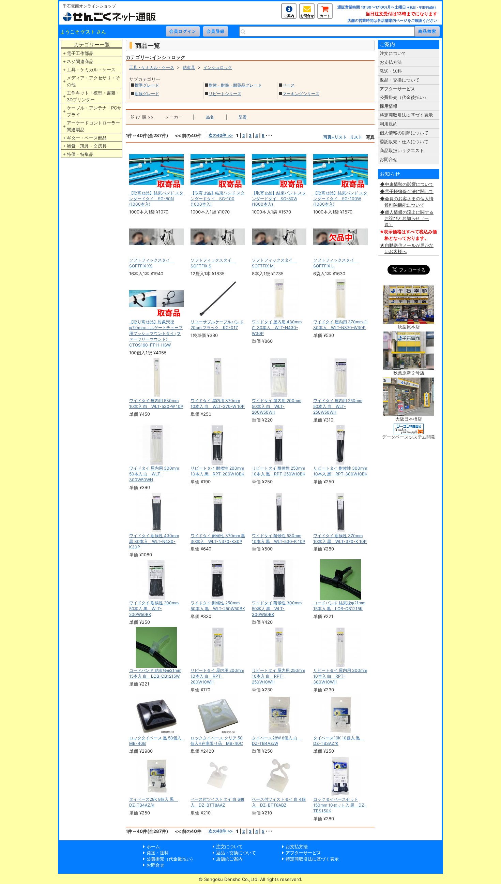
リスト (356, 136)
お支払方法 (391, 62)
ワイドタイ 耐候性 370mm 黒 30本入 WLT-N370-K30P (218, 538)
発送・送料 (391, 71)
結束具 (189, 67)
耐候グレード (147, 93)
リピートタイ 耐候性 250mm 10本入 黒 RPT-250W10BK (278, 471)
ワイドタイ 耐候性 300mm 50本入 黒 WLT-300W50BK (277, 608)
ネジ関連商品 (80, 61)
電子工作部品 (80, 53)
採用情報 (388, 106)
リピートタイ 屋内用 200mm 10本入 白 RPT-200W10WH (217, 676)
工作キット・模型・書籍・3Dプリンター (93, 96)
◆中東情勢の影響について (407, 184)
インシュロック (217, 67)
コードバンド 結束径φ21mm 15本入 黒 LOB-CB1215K (339, 605)
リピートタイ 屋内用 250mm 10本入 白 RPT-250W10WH (278, 676)
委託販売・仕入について (404, 141)
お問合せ (307, 16)
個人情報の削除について (404, 132)
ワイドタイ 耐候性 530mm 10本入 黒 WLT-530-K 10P (278, 538)
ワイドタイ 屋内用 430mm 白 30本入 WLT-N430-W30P (277, 327)
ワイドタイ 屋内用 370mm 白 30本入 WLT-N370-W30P (340, 324)
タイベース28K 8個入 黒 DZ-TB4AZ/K (153, 802)
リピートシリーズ (225, 93)
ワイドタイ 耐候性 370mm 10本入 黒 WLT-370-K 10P (340, 538)
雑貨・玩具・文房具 (87, 146)
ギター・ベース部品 (87, 138)
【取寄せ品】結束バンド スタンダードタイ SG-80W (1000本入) (279, 198)
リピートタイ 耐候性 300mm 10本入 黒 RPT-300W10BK (340, 471)
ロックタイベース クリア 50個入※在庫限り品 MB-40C (217, 740)
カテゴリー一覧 (92, 44)
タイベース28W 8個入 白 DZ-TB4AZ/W (277, 740)
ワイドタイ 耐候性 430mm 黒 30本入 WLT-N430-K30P (154, 541)
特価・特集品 (80, 154)
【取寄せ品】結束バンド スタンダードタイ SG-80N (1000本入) (156, 198)
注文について (393, 53)
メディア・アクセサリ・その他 (93, 81)
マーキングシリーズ (301, 93)
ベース (289, 85)
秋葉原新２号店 (408, 372)
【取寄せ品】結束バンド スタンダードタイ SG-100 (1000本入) (218, 198)
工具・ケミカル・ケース (91, 69)
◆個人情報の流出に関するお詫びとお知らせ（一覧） (407, 218)
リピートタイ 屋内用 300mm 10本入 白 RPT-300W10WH (340, 676)
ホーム (153, 846)
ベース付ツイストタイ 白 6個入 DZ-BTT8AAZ (217, 802)
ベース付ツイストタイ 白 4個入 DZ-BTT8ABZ (279, 802)
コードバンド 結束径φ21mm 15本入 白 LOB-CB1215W (155, 673)
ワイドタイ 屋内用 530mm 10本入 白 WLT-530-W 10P (156, 403)
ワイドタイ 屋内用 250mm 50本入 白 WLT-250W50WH (337, 406)
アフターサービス (397, 88)
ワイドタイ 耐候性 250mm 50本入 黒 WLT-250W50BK (218, 605)
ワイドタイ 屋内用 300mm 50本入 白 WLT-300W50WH (154, 474)
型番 (243, 116)
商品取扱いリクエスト (402, 150)
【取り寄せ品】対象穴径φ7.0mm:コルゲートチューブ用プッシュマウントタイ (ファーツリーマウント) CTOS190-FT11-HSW (156, 333)
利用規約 (388, 124)
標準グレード (147, 85)
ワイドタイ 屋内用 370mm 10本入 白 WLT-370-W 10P (218, 403)
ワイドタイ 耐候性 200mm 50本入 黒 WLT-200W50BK (154, 608)
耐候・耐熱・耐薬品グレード (235, 85)
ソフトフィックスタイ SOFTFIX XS (151, 262)
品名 (210, 116)
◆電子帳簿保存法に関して (407, 191)
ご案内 (289, 16)
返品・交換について (400, 80)
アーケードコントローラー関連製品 (93, 126)
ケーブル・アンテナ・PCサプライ (94, 111)
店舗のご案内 (229, 858)
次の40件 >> (221, 135)
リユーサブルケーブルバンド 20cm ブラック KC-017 (217, 324)
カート (325, 16)
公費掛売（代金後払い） (404, 97)
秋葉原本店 (409, 326)
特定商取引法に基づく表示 (406, 115)
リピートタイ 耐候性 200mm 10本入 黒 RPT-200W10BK (217, 471)
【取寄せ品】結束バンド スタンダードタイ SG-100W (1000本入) (340, 198)
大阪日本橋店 (408, 419)
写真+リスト (335, 136)
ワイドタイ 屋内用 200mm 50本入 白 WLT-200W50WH (276, 406)
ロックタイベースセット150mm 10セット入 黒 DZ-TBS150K (339, 805)
